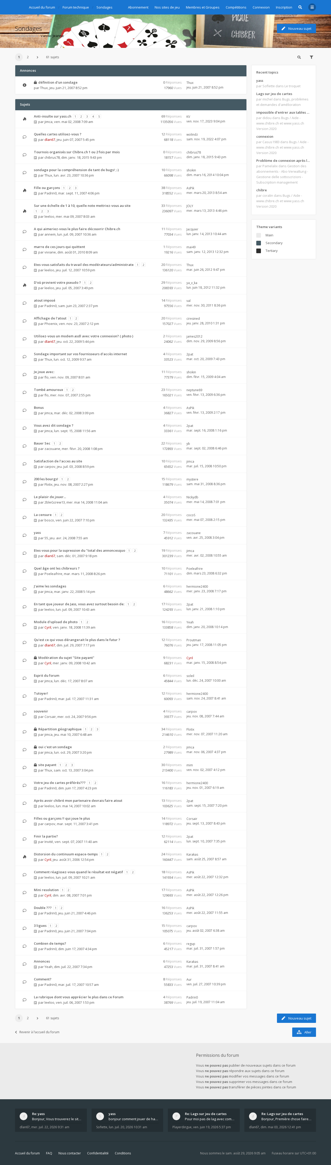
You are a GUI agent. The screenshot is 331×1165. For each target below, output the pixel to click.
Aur (189, 979)
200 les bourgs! (46, 479)
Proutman (193, 640)
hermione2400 (197, 586)
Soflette (101, 1127)
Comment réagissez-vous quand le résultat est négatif (78, 872)
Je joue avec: (44, 371)
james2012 (194, 336)
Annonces (42, 961)
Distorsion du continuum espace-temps (66, 854)
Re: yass (38, 1113)
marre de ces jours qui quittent (59, 246)
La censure (43, 514)
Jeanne (58, 35)
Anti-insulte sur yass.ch (52, 116)
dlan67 (49, 139)
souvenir (41, 711)
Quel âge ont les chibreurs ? (57, 568)
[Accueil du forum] (19, 6)
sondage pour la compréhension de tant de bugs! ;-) (76, 170)
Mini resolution (46, 889)
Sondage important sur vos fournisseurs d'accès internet (80, 354)
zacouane (52, 448)
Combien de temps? (50, 943)
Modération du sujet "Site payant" (66, 657)
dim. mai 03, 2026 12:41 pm (281, 1127)
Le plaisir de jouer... (50, 496)
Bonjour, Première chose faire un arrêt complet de (286, 1119)
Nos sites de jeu (167, 7)
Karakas (192, 854)
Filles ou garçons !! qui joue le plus (62, 818)
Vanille (46, 35)
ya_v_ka (191, 283)
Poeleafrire (53, 573)
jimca (48, 121)
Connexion (261, 7)
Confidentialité (98, 1153)
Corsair (50, 716)
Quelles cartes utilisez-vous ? (57, 134)
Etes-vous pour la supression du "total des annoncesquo (79, 550)
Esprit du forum (46, 675)
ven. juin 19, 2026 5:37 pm (212, 1127)
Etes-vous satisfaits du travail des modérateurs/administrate (84, 264)
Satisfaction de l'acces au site (58, 461)
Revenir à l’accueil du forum (39, 1032)
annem (50, 234)
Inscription (284, 7)
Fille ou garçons (47, 187)
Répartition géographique (60, 729)
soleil (190, 676)
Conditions (123, 1153)
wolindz (192, 134)
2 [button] (28, 57)
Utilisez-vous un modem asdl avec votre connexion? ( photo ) (83, 336)
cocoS (190, 515)
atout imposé (44, 300)
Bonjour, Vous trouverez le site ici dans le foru (57, 1119)
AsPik (190, 188)
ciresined (193, 318)
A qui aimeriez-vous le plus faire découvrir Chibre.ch (77, 229)
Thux (44, 87)
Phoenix (50, 323)
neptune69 (194, 390)
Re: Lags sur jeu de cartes (206, 1113)
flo (46, 377)
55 (46, 538)
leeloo (49, 216)
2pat (189, 354)
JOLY (189, 206)
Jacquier (192, 229)
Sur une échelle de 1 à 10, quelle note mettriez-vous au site (82, 205)
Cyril (47, 627)
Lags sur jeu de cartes (274, 93)
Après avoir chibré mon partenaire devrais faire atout (78, 800)
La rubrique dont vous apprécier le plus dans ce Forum (78, 997)
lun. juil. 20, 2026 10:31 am (128, 1127)
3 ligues (40, 925)
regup (190, 944)
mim (189, 765)
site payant (47, 764)
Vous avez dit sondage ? (53, 425)
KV (188, 116)
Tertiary (272, 250)
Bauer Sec (42, 443)
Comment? (42, 979)
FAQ (49, 1153)
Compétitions (236, 7)
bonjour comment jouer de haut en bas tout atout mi (134, 1119)
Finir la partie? (46, 836)
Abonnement (138, 7)
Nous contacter (69, 1153)
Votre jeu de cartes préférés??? (60, 782)
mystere (192, 479)
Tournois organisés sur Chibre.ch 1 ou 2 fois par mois (77, 152)
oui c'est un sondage (55, 747)
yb (188, 443)
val (188, 300)
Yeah (190, 622)
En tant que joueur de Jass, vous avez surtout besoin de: (79, 604)
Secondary (274, 243)
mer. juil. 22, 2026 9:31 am (50, 1127)
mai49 (190, 247)
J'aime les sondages (50, 586)
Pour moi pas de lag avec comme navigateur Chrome (210, 1119)
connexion (264, 136)
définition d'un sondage (58, 82)
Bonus (39, 407)
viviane (50, 252)
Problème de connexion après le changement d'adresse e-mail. (283, 160)
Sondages (28, 28)
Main (269, 235)
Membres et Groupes (203, 7)
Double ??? (43, 907)
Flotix (48, 484)
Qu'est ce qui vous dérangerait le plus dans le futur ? (77, 639)
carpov (49, 466)
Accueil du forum (27, 1153)
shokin (191, 170)
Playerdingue (182, 1127)
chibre (261, 190)
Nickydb (192, 497)
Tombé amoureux (48, 389)
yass (37, 532)
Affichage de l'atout (50, 318)
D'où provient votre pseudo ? (57, 282)
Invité (48, 841)
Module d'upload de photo (56, 622)
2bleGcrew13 (54, 502)
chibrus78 (52, 157)
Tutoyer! (41, 693)
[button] (37, 57)
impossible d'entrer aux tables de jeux (283, 112)
